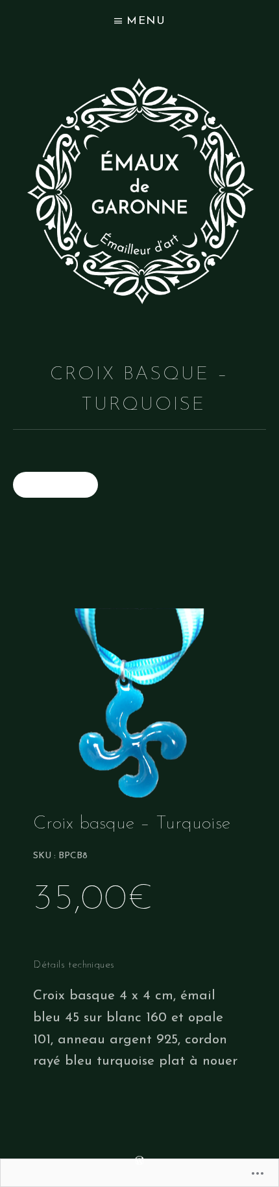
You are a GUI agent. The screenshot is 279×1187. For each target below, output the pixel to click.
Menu (146, 21)
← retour (55, 485)
